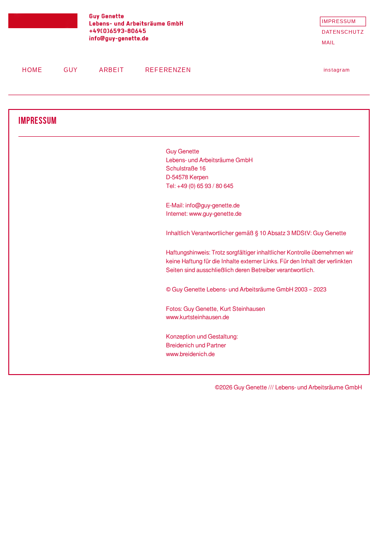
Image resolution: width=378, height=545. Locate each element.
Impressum (339, 21)
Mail (328, 42)
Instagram (337, 70)
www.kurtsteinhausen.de (197, 317)
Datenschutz (343, 32)
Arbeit (111, 70)
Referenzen (168, 70)
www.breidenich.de (190, 354)
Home (32, 70)
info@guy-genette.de (212, 205)
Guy (71, 70)
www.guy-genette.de (215, 214)
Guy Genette (95, 28)
